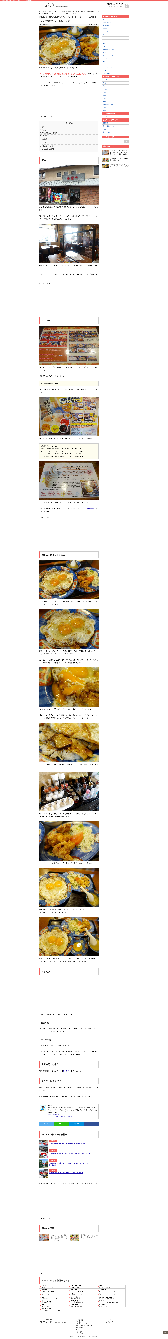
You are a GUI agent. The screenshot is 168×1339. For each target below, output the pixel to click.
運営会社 (78, 1329)
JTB (104, 44)
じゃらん (105, 19)
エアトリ (105, 52)
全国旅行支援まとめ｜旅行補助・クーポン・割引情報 (66, 1173)
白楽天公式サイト (89, 509)
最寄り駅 (44, 139)
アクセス (44, 135)
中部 (104, 92)
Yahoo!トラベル (107, 25)
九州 (104, 107)
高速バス (105, 129)
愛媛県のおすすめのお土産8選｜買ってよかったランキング (90, 1237)
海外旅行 (105, 116)
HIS (104, 46)
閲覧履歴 (109, 4)
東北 (104, 83)
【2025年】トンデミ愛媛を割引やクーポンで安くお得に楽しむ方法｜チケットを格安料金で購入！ (119, 152)
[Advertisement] (69, 102)
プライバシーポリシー (83, 1324)
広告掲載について (81, 1331)
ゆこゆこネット (107, 31)
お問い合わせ (124, 4)
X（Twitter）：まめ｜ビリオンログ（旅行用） (60, 1116)
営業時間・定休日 (47, 146)
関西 (104, 98)
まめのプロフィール (53, 1114)
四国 (104, 101)
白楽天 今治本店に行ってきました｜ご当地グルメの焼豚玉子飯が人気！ (119, 166)
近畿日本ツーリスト (108, 49)
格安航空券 (106, 123)
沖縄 (104, 110)
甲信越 (105, 89)
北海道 (105, 80)
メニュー (44, 130)
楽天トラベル (107, 22)
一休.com (105, 38)
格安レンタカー (107, 132)
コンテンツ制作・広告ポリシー (85, 1325)
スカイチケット (107, 73)
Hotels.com (106, 64)
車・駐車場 (45, 142)
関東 (104, 86)
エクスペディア (107, 67)
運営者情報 (79, 1327)
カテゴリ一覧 (116, 4)
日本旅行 (105, 28)
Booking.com (106, 70)
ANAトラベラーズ (108, 55)
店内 (43, 127)
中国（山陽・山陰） (108, 104)
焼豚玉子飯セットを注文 (49, 133)
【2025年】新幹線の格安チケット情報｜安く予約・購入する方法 (69, 1153)
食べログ (66, 1071)
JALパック (106, 59)
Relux (104, 41)
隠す (70, 123)
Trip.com (105, 62)
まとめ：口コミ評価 (48, 149)
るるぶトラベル (107, 35)
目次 (166, 1332)
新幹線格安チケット (108, 126)
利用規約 (78, 1322)
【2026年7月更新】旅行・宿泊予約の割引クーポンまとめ (67, 1143)
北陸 (104, 95)
